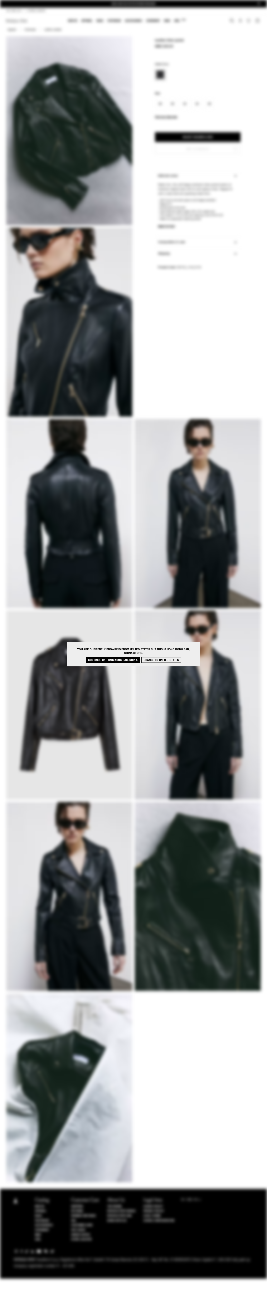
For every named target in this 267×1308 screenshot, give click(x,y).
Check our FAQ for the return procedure (133, 4)
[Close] (259, 4)
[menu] (127, 21)
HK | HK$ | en (13, 11)
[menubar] (127, 21)
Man (167, 20)
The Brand (114, 1206)
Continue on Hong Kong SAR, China (112, 659)
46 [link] (209, 104)
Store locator (81, 1239)
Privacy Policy (154, 1211)
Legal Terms (152, 1215)
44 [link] (197, 104)
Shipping (77, 1206)
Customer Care (82, 1225)
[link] (160, 74)
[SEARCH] (232, 21)
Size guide (78, 1230)
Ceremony (153, 20)
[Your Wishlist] (249, 21)
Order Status (80, 1234)
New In (72, 20)
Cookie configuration (159, 1220)
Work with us (116, 1220)
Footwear (114, 20)
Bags (100, 20)
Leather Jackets (53, 30)
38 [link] (160, 104)
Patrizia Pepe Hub (119, 1215)
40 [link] (172, 104)
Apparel (86, 20)
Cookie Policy (153, 1206)
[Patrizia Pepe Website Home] (16, 21)
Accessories (133, 20)
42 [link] (184, 104)
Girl (180, 20)
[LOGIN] (240, 21)
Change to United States (161, 659)
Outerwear (30, 30)
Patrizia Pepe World (121, 1211)
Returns (77, 1211)
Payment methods (83, 1215)
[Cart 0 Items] (258, 21)
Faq (73, 1220)
